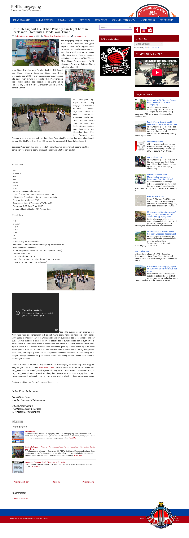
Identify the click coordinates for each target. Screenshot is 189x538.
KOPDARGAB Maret (155, 196)
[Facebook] (137, 33)
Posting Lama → (90, 482)
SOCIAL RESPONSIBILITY (123, 20)
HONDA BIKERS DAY (44, 20)
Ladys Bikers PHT (154, 157)
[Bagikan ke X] (18, 421)
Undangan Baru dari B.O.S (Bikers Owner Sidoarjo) (45, 462)
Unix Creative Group (25, 36)
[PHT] (161, 516)
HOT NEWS (85, 20)
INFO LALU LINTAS (66, 20)
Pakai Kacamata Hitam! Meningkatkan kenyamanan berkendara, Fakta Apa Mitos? (160, 177)
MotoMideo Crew (46, 367)
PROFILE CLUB (166, 20)
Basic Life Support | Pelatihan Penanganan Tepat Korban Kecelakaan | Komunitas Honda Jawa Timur (50, 30)
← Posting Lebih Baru (20, 482)
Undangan (66, 36)
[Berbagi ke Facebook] (21, 421)
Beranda (56, 482)
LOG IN (45, 518)
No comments (80, 36)
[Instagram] (144, 33)
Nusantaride (30, 432)
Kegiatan (57, 36)
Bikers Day (48, 36)
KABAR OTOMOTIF (21, 20)
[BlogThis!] (15, 421)
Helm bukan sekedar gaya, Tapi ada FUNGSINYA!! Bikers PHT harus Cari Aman (162, 268)
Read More (73, 438)
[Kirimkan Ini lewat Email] (13, 421)
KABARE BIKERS (147, 20)
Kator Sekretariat (142, 251)
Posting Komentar (20, 498)
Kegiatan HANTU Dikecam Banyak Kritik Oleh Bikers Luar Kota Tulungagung (161, 102)
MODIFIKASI (101, 20)
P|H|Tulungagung (26, 6)
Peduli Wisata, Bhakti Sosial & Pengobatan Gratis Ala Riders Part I (162, 123)
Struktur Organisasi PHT (157, 142)
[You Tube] (150, 33)
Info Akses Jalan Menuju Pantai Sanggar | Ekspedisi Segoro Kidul (161, 233)
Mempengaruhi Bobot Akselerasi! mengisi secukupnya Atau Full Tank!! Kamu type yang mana (161, 214)
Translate (155, 47)
